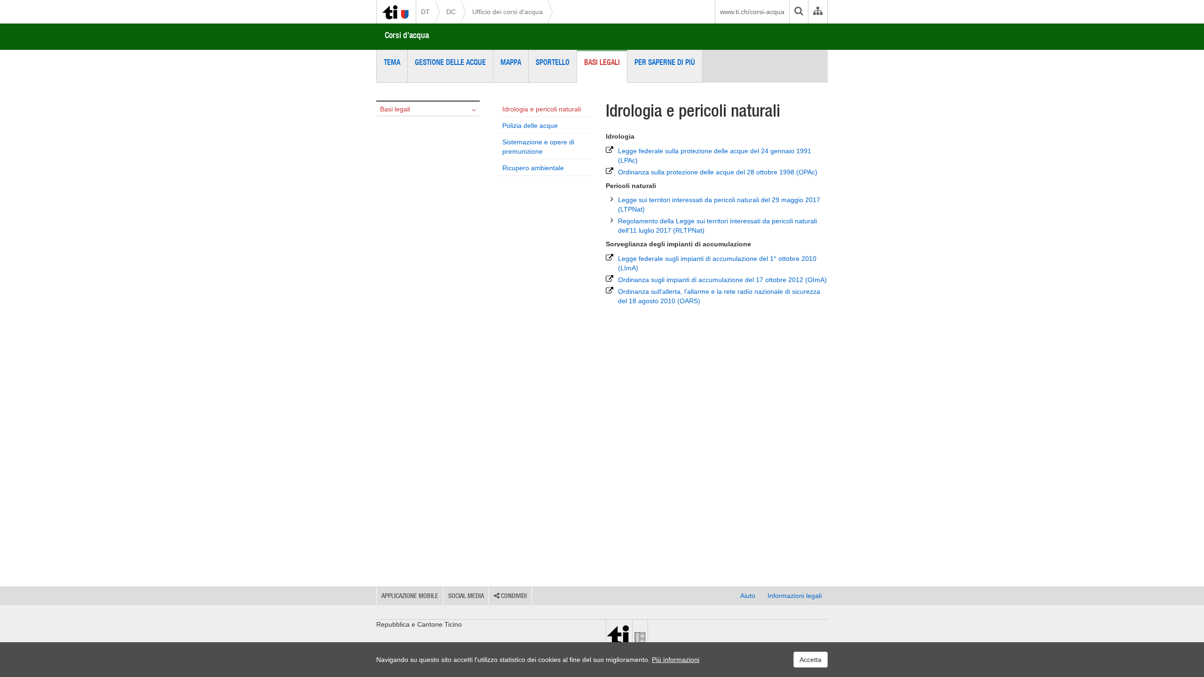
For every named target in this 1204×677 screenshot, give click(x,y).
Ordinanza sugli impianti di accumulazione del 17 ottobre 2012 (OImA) (722, 279)
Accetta (811, 659)
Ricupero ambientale (533, 168)
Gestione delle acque (450, 62)
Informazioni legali (795, 595)
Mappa (510, 62)
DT (425, 12)
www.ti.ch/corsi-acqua (752, 12)
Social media (466, 595)
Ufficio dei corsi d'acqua (507, 12)
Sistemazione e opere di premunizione (538, 146)
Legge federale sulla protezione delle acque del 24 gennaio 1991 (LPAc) (714, 155)
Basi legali (602, 62)
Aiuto (747, 595)
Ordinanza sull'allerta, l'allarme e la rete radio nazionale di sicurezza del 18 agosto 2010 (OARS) (719, 296)
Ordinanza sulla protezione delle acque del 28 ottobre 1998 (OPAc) (717, 172)
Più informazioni (675, 659)
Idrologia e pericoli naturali (541, 109)
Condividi (513, 595)
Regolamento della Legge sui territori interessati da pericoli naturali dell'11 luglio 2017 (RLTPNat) (717, 225)
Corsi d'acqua (407, 35)
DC (451, 12)
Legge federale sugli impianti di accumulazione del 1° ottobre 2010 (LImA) (717, 263)
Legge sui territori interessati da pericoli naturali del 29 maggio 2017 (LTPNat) (719, 204)
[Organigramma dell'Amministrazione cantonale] (817, 12)
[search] (798, 12)
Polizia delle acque (530, 125)
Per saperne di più (664, 62)
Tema (392, 62)
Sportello (553, 62)
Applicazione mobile (409, 595)
